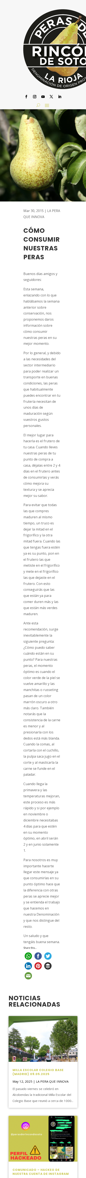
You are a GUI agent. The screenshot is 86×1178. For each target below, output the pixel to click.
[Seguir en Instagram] (34, 96)
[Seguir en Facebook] (26, 96)
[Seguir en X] (51, 96)
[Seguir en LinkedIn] (59, 96)
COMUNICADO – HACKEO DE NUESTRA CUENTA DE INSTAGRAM (41, 1172)
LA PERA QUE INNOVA (52, 1081)
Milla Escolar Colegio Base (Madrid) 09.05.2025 (38, 1072)
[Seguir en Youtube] (43, 96)
